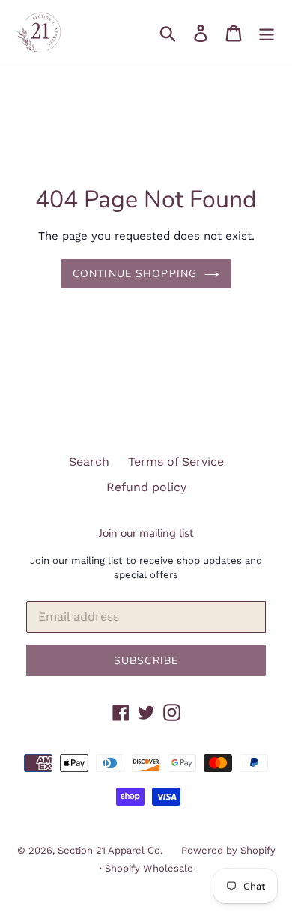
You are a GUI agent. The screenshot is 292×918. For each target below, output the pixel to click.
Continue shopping (135, 274)
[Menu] (266, 32)
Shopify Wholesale (149, 868)
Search (89, 462)
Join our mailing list (146, 533)
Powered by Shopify (228, 850)
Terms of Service (176, 462)
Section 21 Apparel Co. (110, 850)
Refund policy (146, 487)
